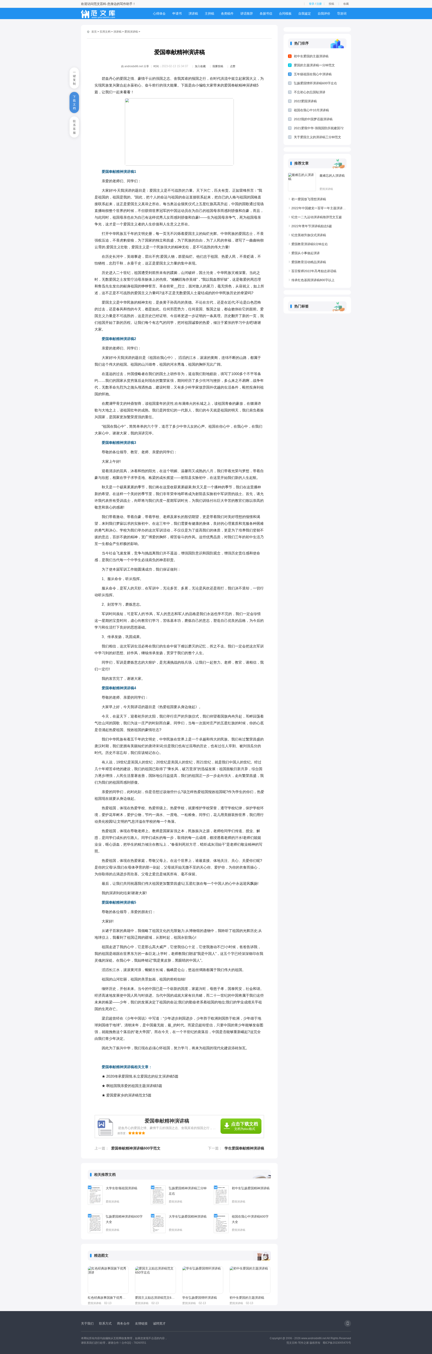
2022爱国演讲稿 (305, 101)
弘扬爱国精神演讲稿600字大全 (124, 1219)
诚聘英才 (159, 1323)
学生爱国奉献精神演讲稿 (244, 1148)
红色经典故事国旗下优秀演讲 (108, 1297)
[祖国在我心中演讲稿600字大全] (221, 1223)
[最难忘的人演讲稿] (302, 182)
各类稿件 (227, 13)
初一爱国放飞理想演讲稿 (308, 199)
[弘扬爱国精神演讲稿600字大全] (95, 1223)
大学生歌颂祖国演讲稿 (121, 1188)
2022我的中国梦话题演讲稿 (313, 119)
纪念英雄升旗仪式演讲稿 (308, 235)
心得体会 (159, 13)
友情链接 (141, 1323)
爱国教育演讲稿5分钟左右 (309, 244)
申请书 (177, 13)
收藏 (346, 3)
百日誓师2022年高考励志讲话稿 (313, 271)
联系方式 (105, 1323)
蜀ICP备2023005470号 (337, 1342)
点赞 (232, 66)
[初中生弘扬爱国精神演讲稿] (221, 1195)
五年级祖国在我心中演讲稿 (313, 74)
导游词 (341, 13)
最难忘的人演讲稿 (332, 175)
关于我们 (87, 1323)
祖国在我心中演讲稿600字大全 (250, 1219)
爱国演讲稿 (131, 31)
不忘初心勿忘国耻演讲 (309, 92)
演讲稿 (193, 13)
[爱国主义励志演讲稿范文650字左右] (155, 1280)
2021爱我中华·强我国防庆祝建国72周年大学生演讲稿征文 (319, 128)
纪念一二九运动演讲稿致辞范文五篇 (316, 217)
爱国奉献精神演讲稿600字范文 (135, 1148)
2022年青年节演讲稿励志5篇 (311, 226)
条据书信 (266, 13)
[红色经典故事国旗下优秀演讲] (108, 1280)
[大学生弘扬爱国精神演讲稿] (158, 1223)
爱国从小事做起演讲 (305, 253)
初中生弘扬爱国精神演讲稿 (251, 1188)
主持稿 (209, 13)
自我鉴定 (304, 13)
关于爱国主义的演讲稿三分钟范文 (317, 137)
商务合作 (123, 1323)
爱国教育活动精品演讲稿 (308, 262)
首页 (94, 31)
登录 (311, 3)
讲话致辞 (246, 13)
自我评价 (324, 13)
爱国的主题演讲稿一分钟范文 (314, 65)
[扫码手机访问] (347, 1323)
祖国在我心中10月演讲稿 (311, 110)
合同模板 (285, 13)
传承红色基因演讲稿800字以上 (313, 280)
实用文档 (105, 31)
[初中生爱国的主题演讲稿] (250, 1280)
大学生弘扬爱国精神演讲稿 (188, 1216)
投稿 (331, 3)
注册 (319, 3)
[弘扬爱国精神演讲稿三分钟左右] (158, 1195)
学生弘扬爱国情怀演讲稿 (199, 1297)
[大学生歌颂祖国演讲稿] (95, 1195)
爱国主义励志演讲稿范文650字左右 (155, 1297)
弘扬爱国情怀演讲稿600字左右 (315, 83)
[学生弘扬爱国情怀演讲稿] (202, 1280)
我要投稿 (217, 66)
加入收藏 (200, 66)
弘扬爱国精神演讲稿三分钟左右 (188, 1190)
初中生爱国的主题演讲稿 (247, 1297)
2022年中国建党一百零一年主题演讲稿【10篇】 (318, 208)
